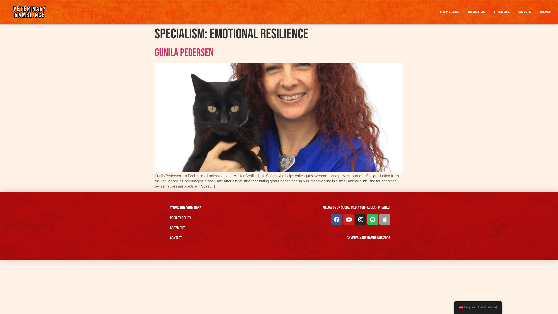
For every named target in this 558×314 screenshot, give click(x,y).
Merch (545, 12)
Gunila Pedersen (184, 52)
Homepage (449, 12)
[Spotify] (372, 219)
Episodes (502, 12)
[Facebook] (336, 219)
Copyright (177, 228)
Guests (524, 12)
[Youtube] (348, 219)
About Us (476, 12)
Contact (176, 238)
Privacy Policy (180, 218)
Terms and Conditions (185, 208)
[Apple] (384, 219)
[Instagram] (360, 219)
